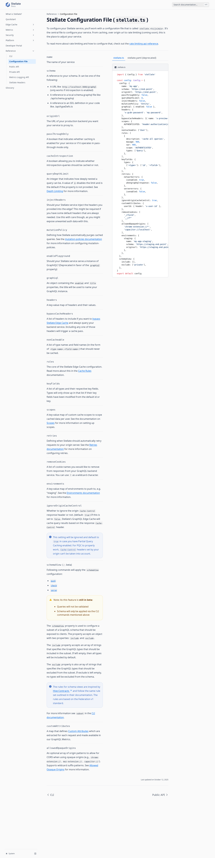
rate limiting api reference (143, 43)
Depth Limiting (55, 191)
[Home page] (13, 4)
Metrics (9, 29)
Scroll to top (182, 13)
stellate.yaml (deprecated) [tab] (142, 57)
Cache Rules (84, 370)
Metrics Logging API (19, 77)
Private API (14, 72)
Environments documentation (83, 492)
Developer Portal (14, 45)
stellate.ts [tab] (118, 57)
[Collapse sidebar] (35, 854)
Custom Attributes (78, 731)
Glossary (10, 87)
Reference (11, 50)
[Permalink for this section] (54, 57)
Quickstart (11, 19)
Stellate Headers (17, 82)
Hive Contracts (61, 690)
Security (10, 35)
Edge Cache (11, 24)
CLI (10, 56)
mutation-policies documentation (83, 239)
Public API (14, 66)
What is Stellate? (14, 14)
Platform (10, 40)
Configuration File (18, 61)
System (12, 853)
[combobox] (190, 4)
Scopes (51, 423)
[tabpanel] (140, 170)
